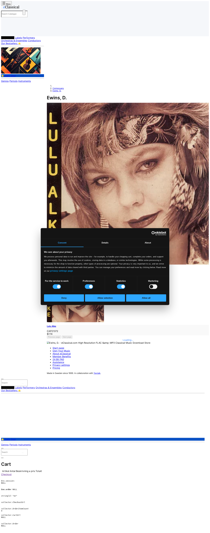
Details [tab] (105, 242)
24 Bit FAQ (58, 359)
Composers (7, 37)
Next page (67, 337)
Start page (58, 347)
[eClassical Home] (24, 8)
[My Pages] (6, 32)
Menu (8, 4)
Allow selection (105, 298)
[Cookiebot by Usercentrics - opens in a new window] (153, 233)
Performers (29, 37)
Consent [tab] (62, 242)
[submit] (23, 383)
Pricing (56, 367)
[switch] (89, 286)
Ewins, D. (57, 90)
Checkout (6, 474)
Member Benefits (62, 356)
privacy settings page (61, 271)
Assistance (58, 362)
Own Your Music (61, 350)
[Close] (2, 448)
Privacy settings (61, 365)
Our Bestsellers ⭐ (11, 43)
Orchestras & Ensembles (14, 40)
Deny (64, 298)
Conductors (34, 40)
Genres (5, 81)
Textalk (97, 373)
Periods (13, 81)
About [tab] (148, 242)
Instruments (24, 81)
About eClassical (62, 353)
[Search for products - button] (24, 12)
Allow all (146, 298)
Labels (18, 37)
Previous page (54, 337)
